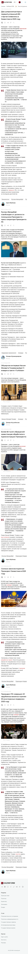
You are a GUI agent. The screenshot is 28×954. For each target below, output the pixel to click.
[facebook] (11, 887)
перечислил (22, 28)
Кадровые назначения (9, 353)
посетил (18, 854)
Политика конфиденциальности (9, 919)
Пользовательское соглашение (9, 916)
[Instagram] (2, 23)
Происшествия (5, 895)
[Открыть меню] (25, 2)
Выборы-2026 (10, 6)
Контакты (3, 939)
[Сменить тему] (20, 2)
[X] (14, 23)
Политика (3, 898)
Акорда (20, 353)
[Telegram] (8, 23)
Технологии (5, 199)
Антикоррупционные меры (8, 925)
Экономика (4, 904)
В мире (3, 907)
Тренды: (3, 6)
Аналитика (4, 901)
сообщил (9, 585)
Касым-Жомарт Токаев (9, 419)
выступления (5, 537)
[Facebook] (11, 23)
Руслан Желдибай (17, 199)
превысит (11, 190)
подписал (22, 668)
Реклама (3, 942)
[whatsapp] (5, 23)
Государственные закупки (8, 928)
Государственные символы (8, 922)
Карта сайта (4, 937)
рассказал (22, 446)
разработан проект (7, 660)
